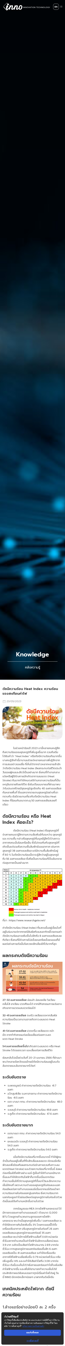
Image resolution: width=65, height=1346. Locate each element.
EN (56, 7)
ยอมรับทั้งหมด (32, 1332)
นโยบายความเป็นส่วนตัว (33, 1326)
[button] (61, 6)
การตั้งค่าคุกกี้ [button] (32, 1340)
